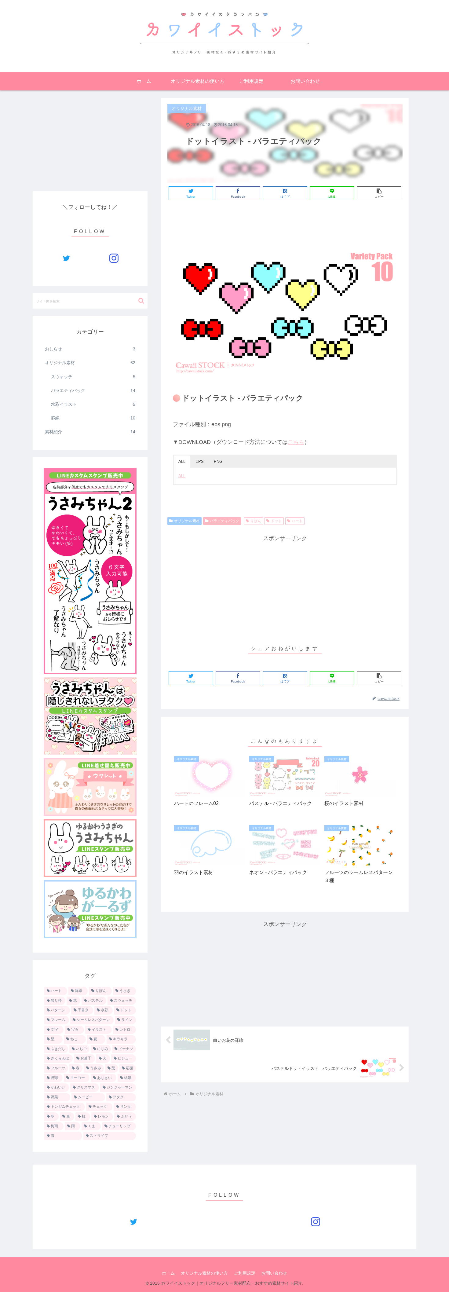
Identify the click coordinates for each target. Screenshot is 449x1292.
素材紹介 (90, 431)
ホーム (168, 1273)
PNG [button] (218, 461)
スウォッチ (93, 376)
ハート (297, 521)
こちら (296, 442)
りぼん (255, 521)
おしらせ (90, 348)
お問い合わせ (274, 1273)
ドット (276, 521)
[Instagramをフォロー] (114, 258)
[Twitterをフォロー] (66, 258)
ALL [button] (181, 461)
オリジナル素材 (187, 521)
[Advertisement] (285, 222)
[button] (141, 300)
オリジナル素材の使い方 (204, 1273)
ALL (181, 476)
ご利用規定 (244, 1273)
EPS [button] (199, 461)
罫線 (93, 417)
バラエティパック (224, 521)
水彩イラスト (93, 404)
